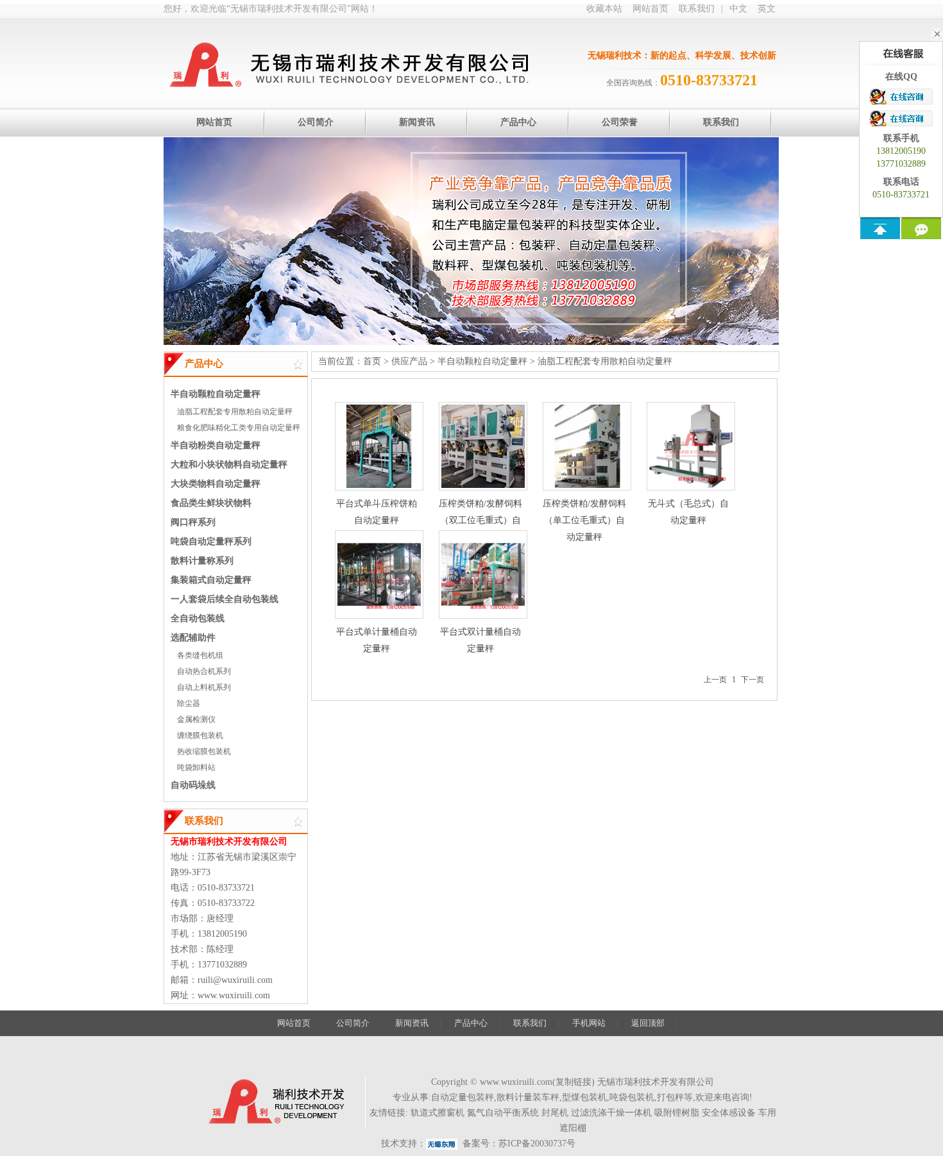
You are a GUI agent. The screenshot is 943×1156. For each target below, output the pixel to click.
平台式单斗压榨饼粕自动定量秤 (376, 512)
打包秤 (670, 1097)
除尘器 (188, 703)
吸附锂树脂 (676, 1113)
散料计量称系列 (202, 560)
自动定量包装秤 (462, 1097)
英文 (767, 8)
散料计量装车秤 (528, 1097)
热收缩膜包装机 (204, 751)
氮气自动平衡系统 (503, 1113)
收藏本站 (604, 8)
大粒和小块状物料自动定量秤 (229, 464)
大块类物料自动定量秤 (215, 484)
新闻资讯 (412, 1023)
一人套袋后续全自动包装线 (224, 599)
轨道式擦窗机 (437, 1113)
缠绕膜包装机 (200, 735)
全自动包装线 (198, 618)
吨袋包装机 (631, 1097)
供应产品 (409, 361)
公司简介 (353, 1023)
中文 (738, 8)
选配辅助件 (193, 637)
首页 (372, 361)
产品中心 (471, 1023)
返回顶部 (648, 1023)
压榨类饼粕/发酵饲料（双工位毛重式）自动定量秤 (480, 520)
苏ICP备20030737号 (536, 1143)
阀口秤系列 (193, 522)
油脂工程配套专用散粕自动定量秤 (235, 411)
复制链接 (573, 1082)
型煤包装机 (584, 1097)
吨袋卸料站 (196, 767)
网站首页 (650, 8)
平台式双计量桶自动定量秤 (480, 640)
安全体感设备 (729, 1113)
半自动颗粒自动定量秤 (215, 394)
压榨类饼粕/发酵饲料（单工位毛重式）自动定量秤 (584, 520)
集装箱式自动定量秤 (211, 580)
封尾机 (554, 1113)
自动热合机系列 (204, 671)
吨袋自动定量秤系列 (211, 541)
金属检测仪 (196, 719)
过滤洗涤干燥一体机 (611, 1113)
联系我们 (697, 8)
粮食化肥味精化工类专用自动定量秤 (238, 427)
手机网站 (589, 1023)
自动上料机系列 (204, 687)
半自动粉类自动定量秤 (215, 445)
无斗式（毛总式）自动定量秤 (688, 512)
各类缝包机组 (200, 655)
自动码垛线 (193, 785)
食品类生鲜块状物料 (211, 503)
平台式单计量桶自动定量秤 (376, 640)
